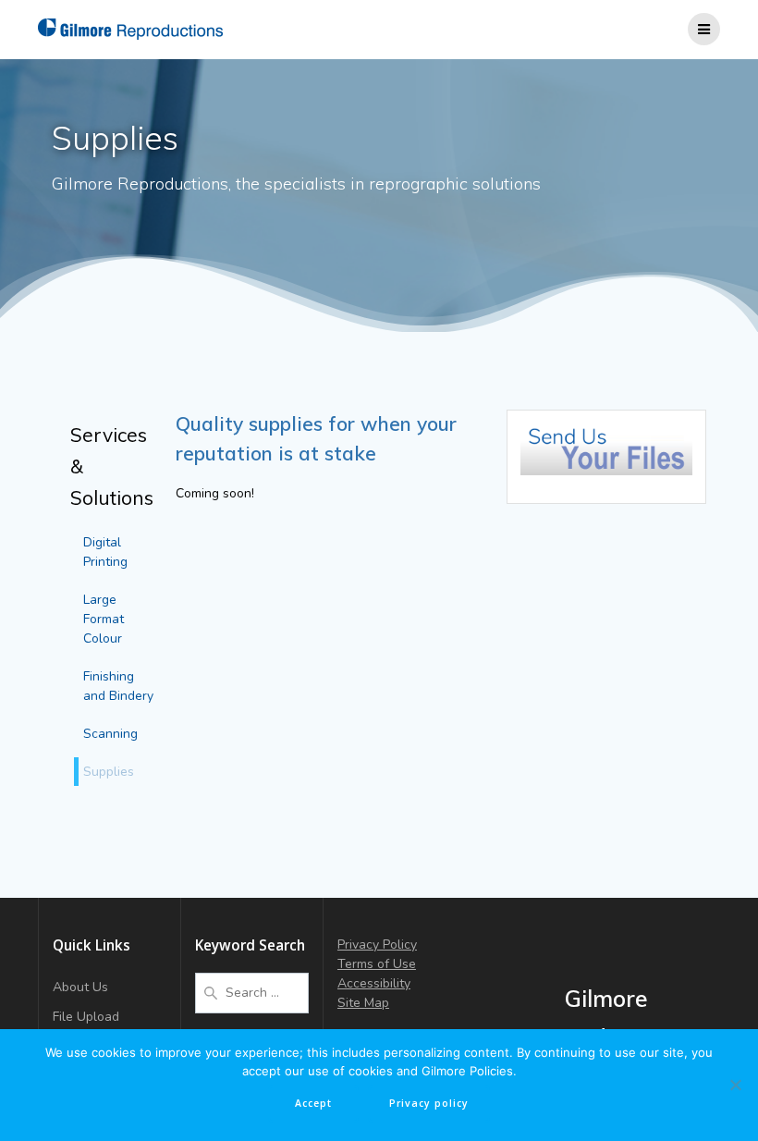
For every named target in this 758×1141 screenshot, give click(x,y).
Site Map (363, 1003)
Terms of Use (376, 964)
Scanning (110, 733)
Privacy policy (429, 1103)
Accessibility (373, 983)
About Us (80, 987)
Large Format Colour (103, 619)
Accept (313, 1103)
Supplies (108, 771)
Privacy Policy (377, 944)
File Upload (86, 1016)
